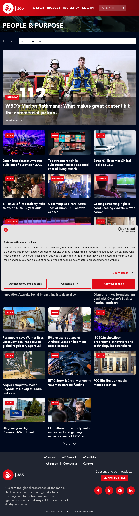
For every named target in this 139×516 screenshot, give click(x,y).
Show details (120, 272)
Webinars (57, 178)
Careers (88, 464)
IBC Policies (89, 457)
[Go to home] (13, 8)
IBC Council (68, 457)
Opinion (102, 178)
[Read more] (69, 87)
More (67, 443)
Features (12, 221)
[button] (133, 8)
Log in (88, 8)
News (10, 135)
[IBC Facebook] (98, 490)
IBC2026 (54, 8)
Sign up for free (115, 477)
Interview (12, 97)
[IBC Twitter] (109, 490)
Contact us (70, 464)
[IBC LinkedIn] (131, 490)
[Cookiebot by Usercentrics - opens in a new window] (120, 229)
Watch (38, 8)
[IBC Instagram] (120, 490)
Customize (67, 283)
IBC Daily (71, 8)
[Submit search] (123, 8)
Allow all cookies (114, 283)
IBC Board (49, 457)
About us (52, 464)
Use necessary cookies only (25, 283)
